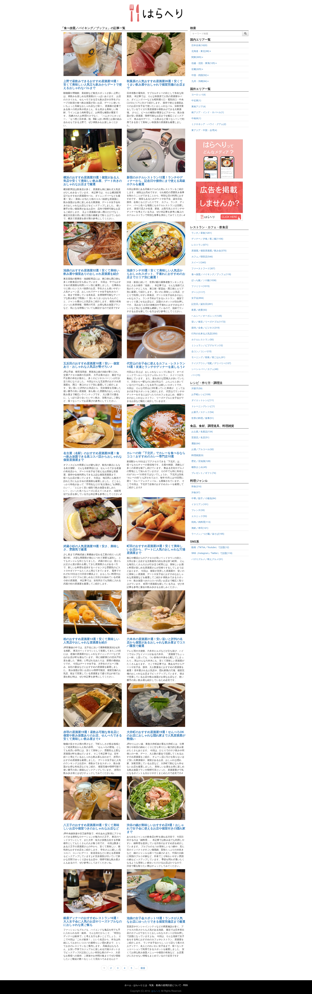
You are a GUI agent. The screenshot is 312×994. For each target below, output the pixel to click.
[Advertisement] (219, 585)
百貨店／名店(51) (200, 437)
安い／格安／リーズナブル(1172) (208, 321)
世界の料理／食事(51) (202, 418)
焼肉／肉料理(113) (201, 521)
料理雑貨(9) (197, 455)
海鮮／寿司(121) (199, 527)
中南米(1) (196, 118)
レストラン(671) (199, 244)
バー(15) (195, 375)
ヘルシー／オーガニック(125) (206, 315)
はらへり (155, 990)
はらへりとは (140, 985)
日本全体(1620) (199, 45)
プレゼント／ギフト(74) (203, 472)
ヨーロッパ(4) (198, 94)
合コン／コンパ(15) (201, 351)
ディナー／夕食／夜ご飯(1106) (207, 238)
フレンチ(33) (198, 510)
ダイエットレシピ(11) (202, 400)
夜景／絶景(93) (199, 309)
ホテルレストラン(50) (202, 339)
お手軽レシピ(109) (201, 394)
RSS (185, 985)
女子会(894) (197, 297)
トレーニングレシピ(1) (203, 406)
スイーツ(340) (198, 262)
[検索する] (245, 33)
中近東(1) (196, 100)
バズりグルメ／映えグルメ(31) (207, 559)
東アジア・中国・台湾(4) (204, 130)
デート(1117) (198, 292)
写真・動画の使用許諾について (165, 985)
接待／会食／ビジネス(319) (205, 327)
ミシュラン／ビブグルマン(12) (207, 345)
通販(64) (195, 443)
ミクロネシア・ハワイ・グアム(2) (208, 124)
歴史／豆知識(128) (201, 461)
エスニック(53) (199, 516)
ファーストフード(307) (203, 268)
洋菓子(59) (196, 388)
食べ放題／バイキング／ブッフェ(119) (211, 274)
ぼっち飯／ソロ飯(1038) (203, 280)
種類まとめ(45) (199, 467)
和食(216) (196, 486)
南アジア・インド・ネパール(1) (207, 112)
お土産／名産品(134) (202, 431)
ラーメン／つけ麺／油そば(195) (207, 533)
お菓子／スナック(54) (202, 412)
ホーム (127, 985)
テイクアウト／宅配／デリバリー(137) (211, 363)
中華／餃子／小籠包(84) (203, 498)
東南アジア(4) (198, 106)
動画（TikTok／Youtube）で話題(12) (210, 547)
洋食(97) (195, 492)
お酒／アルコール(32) (202, 449)
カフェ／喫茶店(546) (202, 256)
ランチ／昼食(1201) (201, 232)
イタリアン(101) (199, 504)
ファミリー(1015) (200, 286)
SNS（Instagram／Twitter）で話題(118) (211, 553)
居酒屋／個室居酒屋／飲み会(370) (209, 250)
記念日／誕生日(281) (202, 303)
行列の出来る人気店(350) (204, 333)
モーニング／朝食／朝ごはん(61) (208, 357)
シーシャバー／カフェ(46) (204, 369)
